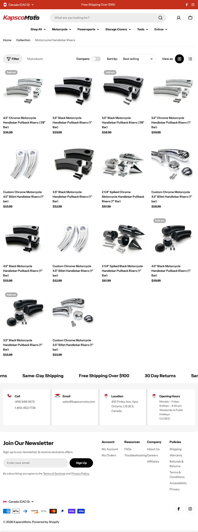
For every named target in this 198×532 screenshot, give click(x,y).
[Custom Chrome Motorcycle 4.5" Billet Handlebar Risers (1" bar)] (25, 164)
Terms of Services (54, 473)
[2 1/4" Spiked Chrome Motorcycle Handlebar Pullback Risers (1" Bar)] (124, 164)
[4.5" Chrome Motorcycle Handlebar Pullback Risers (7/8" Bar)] (25, 90)
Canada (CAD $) (19, 5)
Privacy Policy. (80, 473)
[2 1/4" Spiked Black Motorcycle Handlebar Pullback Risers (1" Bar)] (124, 238)
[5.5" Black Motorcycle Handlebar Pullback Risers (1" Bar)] (74, 90)
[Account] (178, 17)
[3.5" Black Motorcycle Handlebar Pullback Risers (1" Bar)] (74, 164)
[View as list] (190, 59)
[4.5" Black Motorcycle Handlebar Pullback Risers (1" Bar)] (25, 238)
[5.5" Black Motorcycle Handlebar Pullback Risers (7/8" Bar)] (124, 90)
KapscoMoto (22, 522)
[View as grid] (179, 59)
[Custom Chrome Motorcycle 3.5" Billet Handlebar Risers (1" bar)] (74, 238)
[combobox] (108, 17)
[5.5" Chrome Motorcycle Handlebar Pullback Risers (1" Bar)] (173, 90)
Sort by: (112, 59)
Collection (23, 40)
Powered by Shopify (45, 522)
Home (7, 40)
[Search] (160, 17)
